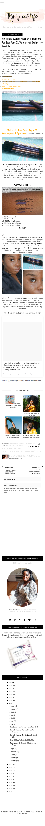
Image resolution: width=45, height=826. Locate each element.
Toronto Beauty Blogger (33, 451)
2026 (10, 792)
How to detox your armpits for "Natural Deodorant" (13, 436)
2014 (10, 697)
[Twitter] (10, 620)
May (12, 718)
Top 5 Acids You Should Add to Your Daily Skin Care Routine (31, 436)
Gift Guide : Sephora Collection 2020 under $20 (13, 405)
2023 (10, 782)
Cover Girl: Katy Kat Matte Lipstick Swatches (22, 740)
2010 (10, 685)
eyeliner (5, 448)
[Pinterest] (20, 620)
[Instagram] (15, 620)
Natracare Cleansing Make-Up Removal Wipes (22, 633)
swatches (5, 451)
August (13, 749)
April (12, 715)
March (12, 712)
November (13, 758)
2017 (10, 764)
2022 (10, 779)
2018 (10, 767)
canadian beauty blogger (11, 447)
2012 (10, 691)
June (12, 721)
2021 (10, 776)
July (12, 724)
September (14, 752)
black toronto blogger (15, 445)
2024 (10, 785)
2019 (10, 770)
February (13, 709)
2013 (10, 694)
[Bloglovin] (29, 620)
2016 (10, 703)
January (13, 706)
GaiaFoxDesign (23, 814)
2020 (10, 773)
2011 (10, 688)
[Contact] (35, 620)
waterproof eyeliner (9, 453)
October (13, 755)
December (13, 761)
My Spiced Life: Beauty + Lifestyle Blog (20, 812)
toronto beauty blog (17, 451)
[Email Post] (38, 443)
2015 (10, 700)
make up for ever (15, 448)
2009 (10, 682)
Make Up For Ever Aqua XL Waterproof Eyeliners (18, 450)
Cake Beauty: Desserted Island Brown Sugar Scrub (24, 727)
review (37, 450)
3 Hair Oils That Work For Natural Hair (31, 414)
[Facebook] (24, 620)
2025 (10, 789)
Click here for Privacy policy (22, 563)
